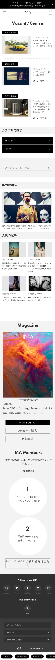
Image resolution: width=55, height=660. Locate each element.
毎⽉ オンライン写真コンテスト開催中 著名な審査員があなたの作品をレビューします (27, 4)
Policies (10, 632)
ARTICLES (9, 140)
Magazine (27, 325)
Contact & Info (14, 625)
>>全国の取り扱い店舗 (28, 400)
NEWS (8, 149)
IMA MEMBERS (14, 639)
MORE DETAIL (28, 422)
